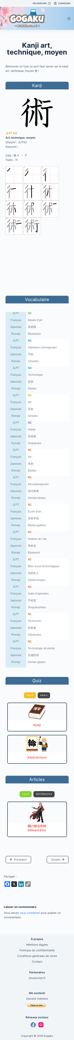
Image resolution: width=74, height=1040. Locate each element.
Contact (37, 961)
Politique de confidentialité (37, 950)
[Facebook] (33, 1024)
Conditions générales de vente (37, 956)
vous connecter (30, 913)
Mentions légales (37, 944)
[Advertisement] (37, 264)
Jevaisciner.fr (37, 978)
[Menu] (68, 18)
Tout (30, 695)
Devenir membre (37, 998)
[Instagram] (41, 1024)
